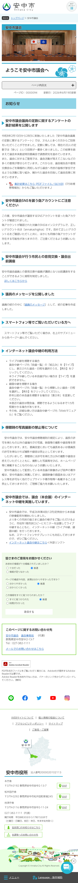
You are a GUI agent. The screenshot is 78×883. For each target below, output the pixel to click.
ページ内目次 (39, 85)
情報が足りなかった (19, 572)
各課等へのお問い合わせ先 (25, 835)
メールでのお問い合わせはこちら (25, 649)
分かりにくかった (18, 587)
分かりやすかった (18, 584)
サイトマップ (56, 724)
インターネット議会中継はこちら (28, 542)
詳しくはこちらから (15, 281)
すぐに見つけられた (19, 599)
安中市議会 (12, 635)
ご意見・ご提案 (40, 730)
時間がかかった (17, 603)
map (64, 786)
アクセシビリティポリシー (29, 724)
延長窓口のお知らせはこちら (26, 827)
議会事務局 (27, 635)
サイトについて (22, 718)
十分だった (14, 568)
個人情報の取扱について (51, 718)
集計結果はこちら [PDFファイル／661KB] (39, 184)
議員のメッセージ (35, 304)
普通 (36, 568)
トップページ (17, 18)
